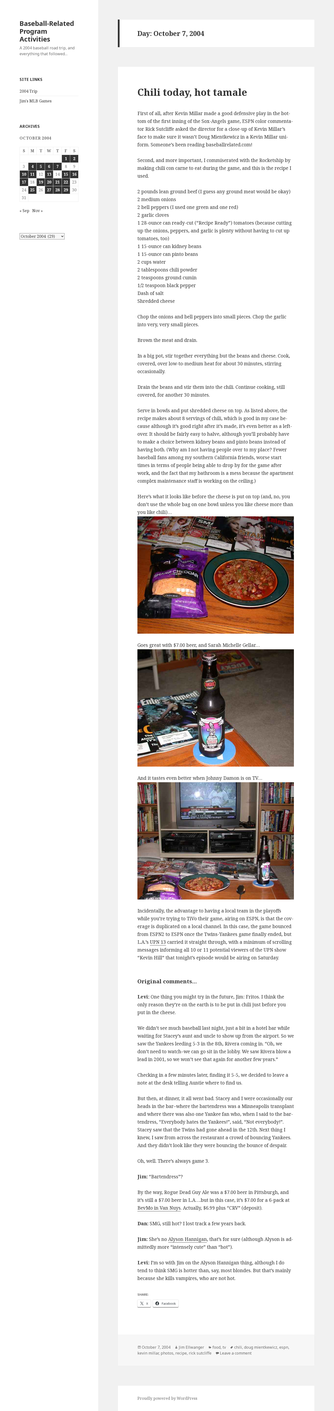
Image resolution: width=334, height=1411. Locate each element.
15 (66, 174)
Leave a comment (236, 1353)
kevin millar (148, 1353)
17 (24, 182)
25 (32, 190)
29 (66, 190)
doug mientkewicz (260, 1347)
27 (49, 190)
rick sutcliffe (200, 1353)
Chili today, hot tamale (192, 92)
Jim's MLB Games (36, 101)
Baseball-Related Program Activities (47, 31)
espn (283, 1347)
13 (49, 174)
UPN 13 (158, 942)
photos (167, 1353)
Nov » (37, 210)
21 (57, 182)
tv (224, 1347)
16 (74, 174)
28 (57, 190)
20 (49, 182)
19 (41, 182)
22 (66, 182)
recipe (181, 1353)
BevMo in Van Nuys (159, 1208)
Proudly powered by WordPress (167, 1398)
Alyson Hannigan (187, 1239)
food (216, 1347)
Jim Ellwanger (191, 1347)
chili (238, 1347)
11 (32, 174)
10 (24, 174)
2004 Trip (28, 91)
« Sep (24, 210)
